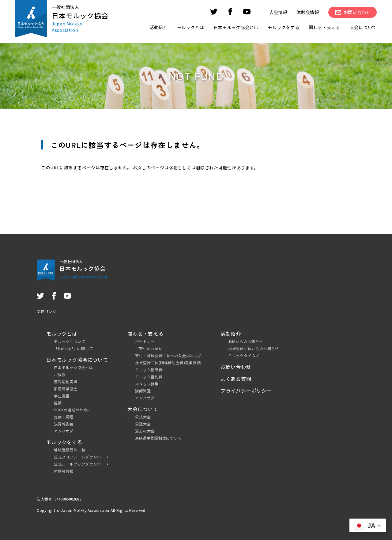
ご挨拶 (60, 374)
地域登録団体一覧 (69, 449)
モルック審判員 (149, 376)
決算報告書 (64, 423)
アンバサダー (65, 430)
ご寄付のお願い (149, 348)
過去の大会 (145, 430)
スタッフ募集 (147, 383)
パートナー (145, 341)
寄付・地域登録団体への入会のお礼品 (168, 355)
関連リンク (46, 311)
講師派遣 (143, 390)
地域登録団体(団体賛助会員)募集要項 (168, 362)
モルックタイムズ (243, 355)
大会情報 (278, 12)
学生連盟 (62, 395)
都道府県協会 (65, 388)
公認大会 (143, 423)
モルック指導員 (149, 369)
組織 (58, 402)
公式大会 (143, 416)
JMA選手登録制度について (158, 437)
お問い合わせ (236, 366)
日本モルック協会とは (73, 367)
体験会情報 (307, 12)
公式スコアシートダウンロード (81, 456)
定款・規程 (64, 416)
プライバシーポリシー (246, 390)
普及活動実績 (65, 381)
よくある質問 (236, 378)
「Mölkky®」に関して (73, 348)
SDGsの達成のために (72, 409)
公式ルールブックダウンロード (81, 463)
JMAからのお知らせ (245, 341)
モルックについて (69, 341)
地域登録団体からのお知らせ (253, 348)
